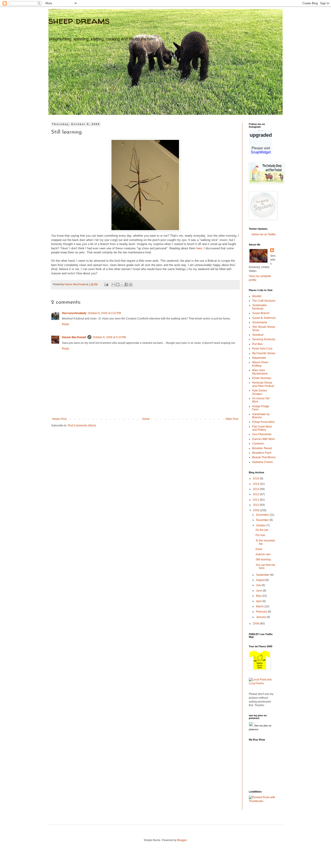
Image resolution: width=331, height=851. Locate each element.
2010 (256, 504)
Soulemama (259, 322)
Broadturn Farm (261, 452)
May (259, 595)
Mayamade (259, 357)
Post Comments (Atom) (82, 425)
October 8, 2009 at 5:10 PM (109, 337)
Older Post (231, 419)
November (263, 520)
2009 (256, 510)
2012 (256, 494)
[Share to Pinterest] (130, 284)
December (263, 514)
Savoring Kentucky (263, 339)
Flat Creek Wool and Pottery (262, 428)
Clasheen (258, 443)
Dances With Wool (263, 439)
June (259, 590)
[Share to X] (122, 284)
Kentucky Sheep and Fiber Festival (263, 384)
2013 (256, 489)
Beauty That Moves (264, 457)
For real (260, 535)
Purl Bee (257, 344)
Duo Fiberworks (262, 434)
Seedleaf (257, 334)
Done (259, 549)
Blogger (182, 840)
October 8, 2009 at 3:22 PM (104, 313)
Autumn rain (263, 554)
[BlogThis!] (118, 284)
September (263, 574)
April (259, 601)
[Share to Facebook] (126, 284)
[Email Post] (106, 284)
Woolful (256, 296)
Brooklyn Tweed (262, 448)
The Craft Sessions (263, 300)
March (260, 606)
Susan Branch (261, 313)
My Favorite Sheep (263, 353)
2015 (256, 478)
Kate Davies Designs (259, 392)
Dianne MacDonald (74, 337)
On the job (262, 530)
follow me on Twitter (264, 234)
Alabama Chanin (262, 462)
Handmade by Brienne (261, 416)
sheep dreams (79, 20)
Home (146, 419)
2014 (256, 484)
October (261, 525)
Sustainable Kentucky (259, 307)
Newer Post (59, 419)
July (259, 585)
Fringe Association (263, 421)
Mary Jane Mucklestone (260, 372)
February (262, 611)
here (199, 248)
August (260, 580)
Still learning (263, 559)
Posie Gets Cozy (262, 348)
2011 (256, 499)
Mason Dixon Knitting (260, 364)
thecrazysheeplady (74, 313)
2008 (256, 623)
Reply (65, 324)
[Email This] (113, 284)
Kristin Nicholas (261, 378)
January (261, 617)
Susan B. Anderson (264, 317)
